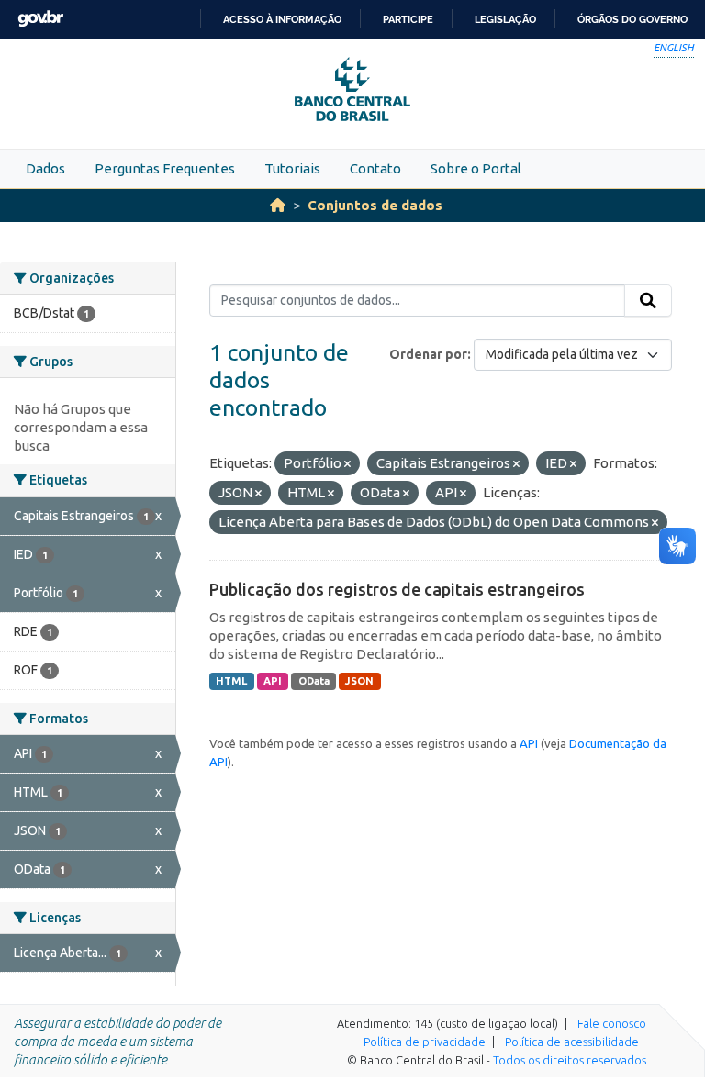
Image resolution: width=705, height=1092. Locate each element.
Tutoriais (292, 168)
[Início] (277, 205)
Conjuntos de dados (375, 205)
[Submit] (648, 301)
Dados (45, 168)
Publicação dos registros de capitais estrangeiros (397, 589)
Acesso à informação (282, 19)
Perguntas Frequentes (165, 168)
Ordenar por (428, 354)
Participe (408, 19)
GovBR (40, 19)
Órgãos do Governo (632, 19)
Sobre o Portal (476, 168)
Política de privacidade (425, 1041)
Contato (375, 168)
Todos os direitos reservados (569, 1059)
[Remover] (347, 464)
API (272, 680)
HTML (231, 680)
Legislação (505, 19)
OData (314, 680)
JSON (359, 680)
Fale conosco (611, 1023)
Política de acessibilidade (572, 1041)
